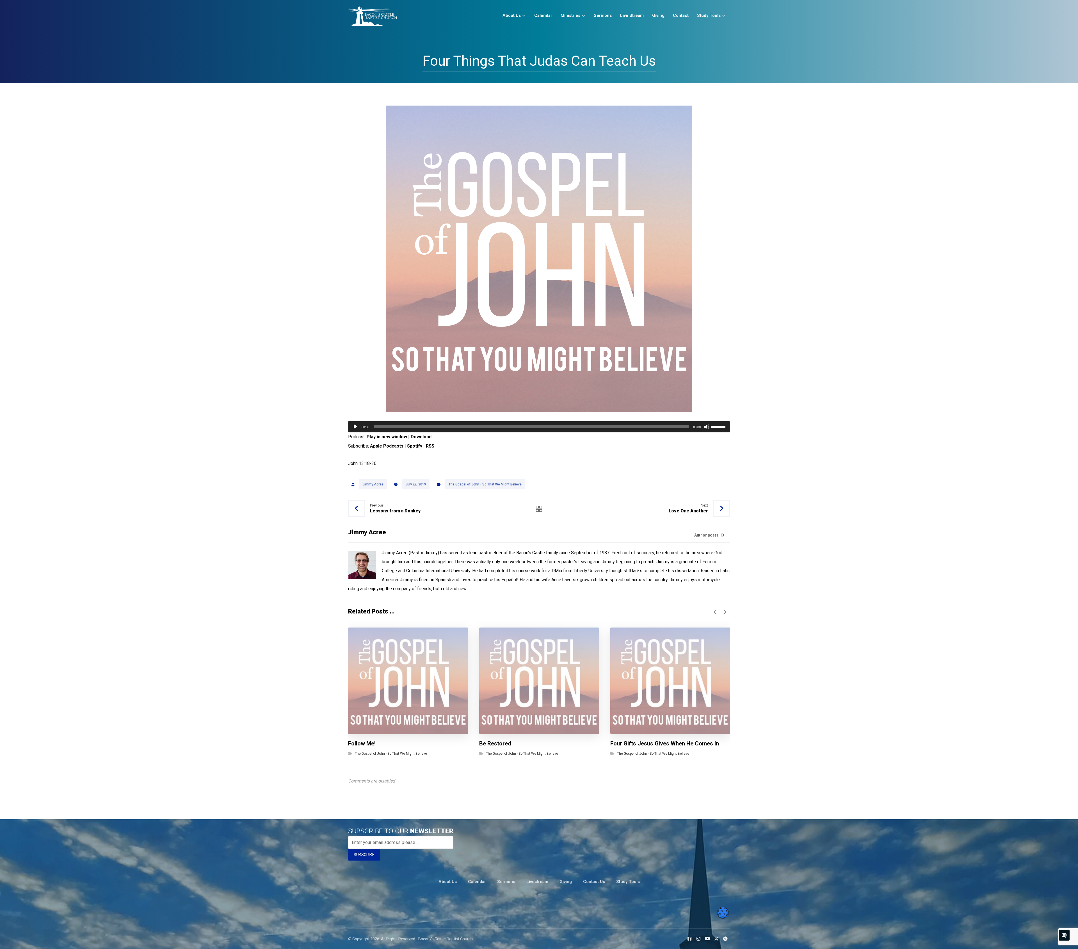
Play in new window (387, 436)
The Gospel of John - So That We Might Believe (485, 484)
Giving (565, 881)
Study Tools (628, 881)
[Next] (725, 612)
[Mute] (707, 427)
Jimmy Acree (372, 484)
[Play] (355, 427)
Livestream (537, 881)
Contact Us (594, 881)
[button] (689, 938)
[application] (539, 426)
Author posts (706, 535)
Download (421, 436)
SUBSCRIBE (364, 854)
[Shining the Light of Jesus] (372, 16)
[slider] (719, 426)
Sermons (506, 881)
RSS (430, 446)
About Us (447, 881)
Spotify (414, 446)
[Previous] (715, 612)
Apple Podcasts (386, 446)
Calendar (477, 881)
